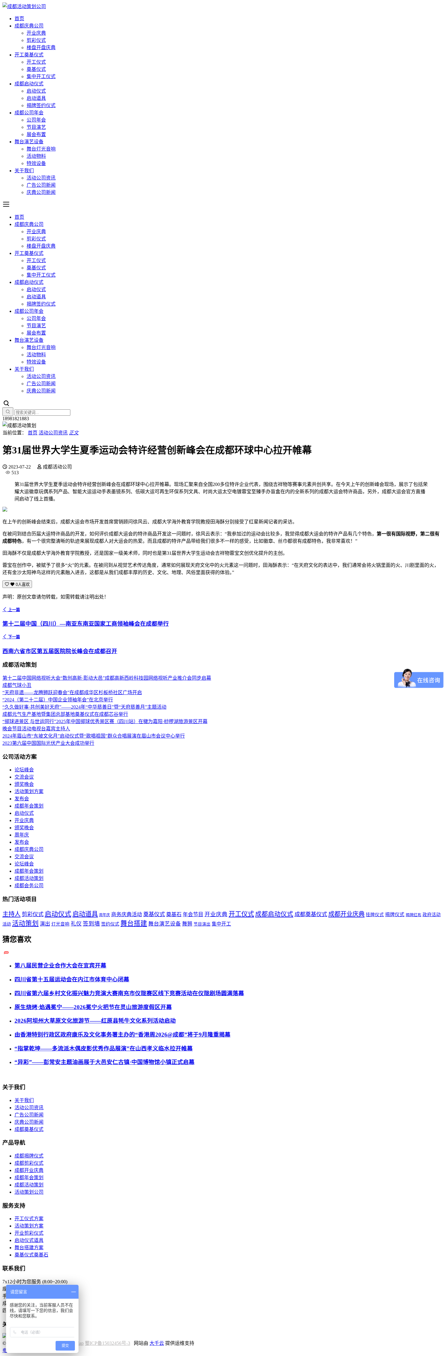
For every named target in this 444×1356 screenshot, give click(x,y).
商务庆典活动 (126, 914)
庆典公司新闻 (41, 192)
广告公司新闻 (41, 185)
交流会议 (24, 777)
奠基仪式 (36, 69)
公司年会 (36, 119)
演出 (45, 924)
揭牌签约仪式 (41, 105)
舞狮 (187, 924)
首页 (19, 18)
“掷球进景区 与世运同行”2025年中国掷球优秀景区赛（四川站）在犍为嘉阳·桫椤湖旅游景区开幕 (105, 721)
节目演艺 (36, 127)
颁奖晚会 (24, 784)
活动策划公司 (28, 1192)
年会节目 (193, 914)
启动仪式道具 (28, 1240)
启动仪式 (36, 91)
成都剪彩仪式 (28, 1163)
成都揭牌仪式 (28, 1155)
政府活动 (432, 914)
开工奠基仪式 (28, 54)
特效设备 (36, 163)
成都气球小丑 (16, 685)
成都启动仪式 (28, 83)
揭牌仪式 (394, 914)
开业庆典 (36, 33)
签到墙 (91, 924)
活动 (6, 924)
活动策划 (25, 923)
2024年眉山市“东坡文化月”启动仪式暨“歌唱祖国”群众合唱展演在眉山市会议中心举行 (93, 735)
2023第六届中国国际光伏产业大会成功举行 (48, 743)
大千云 (157, 1343)
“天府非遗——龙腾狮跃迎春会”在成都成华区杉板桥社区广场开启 (72, 692)
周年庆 (21, 834)
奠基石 (174, 914)
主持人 (11, 914)
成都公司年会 (28, 112)
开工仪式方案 (28, 1218)
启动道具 (36, 98)
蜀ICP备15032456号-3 (107, 1343)
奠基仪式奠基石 (31, 1254)
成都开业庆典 (346, 914)
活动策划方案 (28, 791)
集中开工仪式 (41, 76)
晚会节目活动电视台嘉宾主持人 (36, 728)
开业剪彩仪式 (28, 1233)
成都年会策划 (28, 805)
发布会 (21, 798)
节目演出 (202, 924)
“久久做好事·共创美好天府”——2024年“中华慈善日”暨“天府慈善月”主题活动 (84, 707)
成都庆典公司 (28, 25)
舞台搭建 (134, 923)
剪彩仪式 (36, 40)
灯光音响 (60, 924)
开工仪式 (36, 62)
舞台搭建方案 (28, 1247)
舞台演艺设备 (28, 141)
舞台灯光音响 (41, 148)
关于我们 (24, 170)
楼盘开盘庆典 (41, 47)
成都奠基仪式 (310, 914)
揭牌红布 (413, 915)
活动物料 (36, 156)
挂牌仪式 (375, 914)
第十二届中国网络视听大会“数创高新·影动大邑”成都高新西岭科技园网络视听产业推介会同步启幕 (106, 678)
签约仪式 (110, 924)
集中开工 (221, 923)
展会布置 (36, 134)
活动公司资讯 (41, 177)
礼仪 (76, 924)
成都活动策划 (28, 878)
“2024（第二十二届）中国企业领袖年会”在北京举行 (57, 699)
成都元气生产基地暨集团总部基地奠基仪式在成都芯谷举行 (65, 714)
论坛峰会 (24, 769)
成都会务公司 (28, 885)
